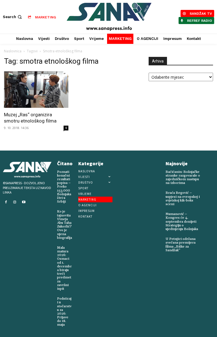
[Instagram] (15, 202)
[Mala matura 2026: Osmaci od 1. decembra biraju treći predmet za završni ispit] (77, 246)
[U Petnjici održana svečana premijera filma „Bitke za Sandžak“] (209, 241)
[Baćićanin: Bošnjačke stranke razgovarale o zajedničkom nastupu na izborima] (209, 174)
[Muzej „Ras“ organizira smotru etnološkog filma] (36, 89)
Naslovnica (12, 51)
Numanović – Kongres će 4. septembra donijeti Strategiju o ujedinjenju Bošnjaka (182, 221)
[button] (13, 16)
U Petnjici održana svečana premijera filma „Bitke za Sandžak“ (181, 244)
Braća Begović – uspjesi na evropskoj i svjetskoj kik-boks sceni (183, 198)
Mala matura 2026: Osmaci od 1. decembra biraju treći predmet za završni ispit (64, 268)
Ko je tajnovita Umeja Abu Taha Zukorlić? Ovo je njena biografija (64, 224)
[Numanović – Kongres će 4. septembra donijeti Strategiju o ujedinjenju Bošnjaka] (209, 216)
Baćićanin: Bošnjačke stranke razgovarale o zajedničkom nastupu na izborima (183, 177)
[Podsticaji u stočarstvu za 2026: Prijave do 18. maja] (77, 297)
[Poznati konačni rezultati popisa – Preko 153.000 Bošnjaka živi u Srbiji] (76, 171)
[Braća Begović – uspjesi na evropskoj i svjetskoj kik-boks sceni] (209, 194)
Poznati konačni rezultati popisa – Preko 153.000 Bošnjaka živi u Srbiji (64, 187)
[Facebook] (6, 202)
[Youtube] (24, 202)
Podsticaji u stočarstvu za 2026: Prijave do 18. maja (64, 312)
